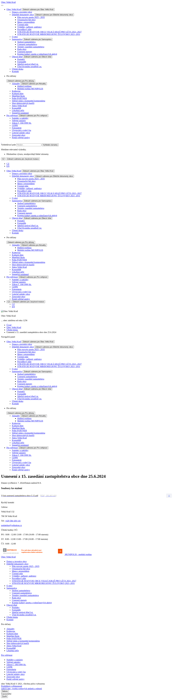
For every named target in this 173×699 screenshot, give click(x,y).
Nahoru (5, 691)
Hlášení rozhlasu (24, 86)
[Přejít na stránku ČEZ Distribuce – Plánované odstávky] (33, 554)
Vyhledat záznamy (50, 145)
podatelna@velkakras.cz (11, 525)
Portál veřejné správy (21, 137)
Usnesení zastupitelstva (27, 44)
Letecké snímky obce (21, 133)
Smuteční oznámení (20, 113)
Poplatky (21, 59)
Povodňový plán (24, 29)
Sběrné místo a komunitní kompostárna (28, 101)
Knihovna (16, 91)
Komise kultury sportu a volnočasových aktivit (37, 54)
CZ (3, 159)
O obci (15, 37)
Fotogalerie (16, 128)
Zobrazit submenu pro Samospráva (37, 39)
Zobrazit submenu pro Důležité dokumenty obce (54, 15)
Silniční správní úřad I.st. (28, 64)
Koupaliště (16, 108)
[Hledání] (1, 142)
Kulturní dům (17, 93)
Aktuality (16, 83)
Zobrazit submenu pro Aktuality (33, 84)
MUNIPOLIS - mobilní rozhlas (78, 554)
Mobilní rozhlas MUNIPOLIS (30, 89)
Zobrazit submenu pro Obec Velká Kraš (38, 9)
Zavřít (4, 696)
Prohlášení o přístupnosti (11, 686)
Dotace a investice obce (22, 12)
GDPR (15, 125)
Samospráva (17, 39)
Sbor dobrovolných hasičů (23, 103)
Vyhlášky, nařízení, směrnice (29, 27)
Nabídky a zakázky (20, 118)
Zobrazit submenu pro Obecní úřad (37, 57)
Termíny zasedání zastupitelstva (30, 47)
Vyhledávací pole (8, 145)
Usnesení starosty (24, 51)
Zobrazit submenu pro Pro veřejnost (33, 116)
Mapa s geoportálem (26, 22)
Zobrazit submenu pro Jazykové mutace (23, 159)
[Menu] (2, 5)
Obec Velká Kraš (8, 2)
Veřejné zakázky (19, 120)
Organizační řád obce (26, 20)
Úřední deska (17, 69)
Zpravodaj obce (18, 135)
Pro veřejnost (12, 115)
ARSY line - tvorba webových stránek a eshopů (21, 688)
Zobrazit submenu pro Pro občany (21, 81)
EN (7, 166)
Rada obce (21, 49)
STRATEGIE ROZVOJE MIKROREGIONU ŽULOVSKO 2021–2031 (48, 34)
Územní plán (22, 24)
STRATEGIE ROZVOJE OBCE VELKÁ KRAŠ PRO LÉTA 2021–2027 (49, 32)
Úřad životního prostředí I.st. (29, 66)
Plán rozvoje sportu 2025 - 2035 (31, 17)
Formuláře (21, 62)
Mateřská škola (18, 96)
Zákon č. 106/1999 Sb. (21, 123)
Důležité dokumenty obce (23, 14)
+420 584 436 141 (13, 521)
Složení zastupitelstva (26, 42)
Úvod (8, 325)
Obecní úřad (17, 56)
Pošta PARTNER (19, 98)
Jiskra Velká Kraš (19, 105)
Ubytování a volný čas (21, 130)
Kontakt (15, 71)
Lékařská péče (18, 110)
